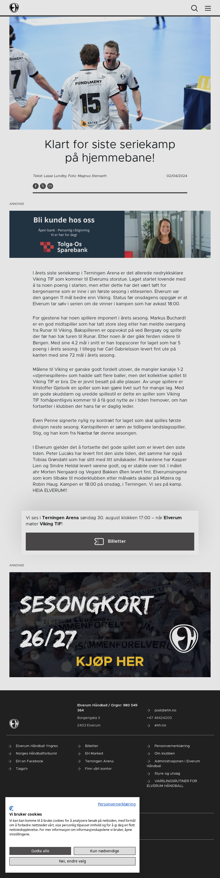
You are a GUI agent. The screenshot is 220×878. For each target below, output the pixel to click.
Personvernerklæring (116, 804)
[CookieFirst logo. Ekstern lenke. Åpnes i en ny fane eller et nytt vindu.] (11, 808)
